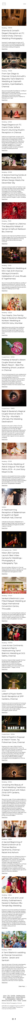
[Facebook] (15, 1019)
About (14, 1000)
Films (4, 997)
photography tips (6, 550)
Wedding (4, 28)
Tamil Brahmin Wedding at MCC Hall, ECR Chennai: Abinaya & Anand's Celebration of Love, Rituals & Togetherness (14, 273)
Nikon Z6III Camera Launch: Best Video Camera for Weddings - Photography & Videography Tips (12, 558)
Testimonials (19, 999)
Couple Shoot (6, 357)
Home (4, 995)
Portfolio (13, 995)
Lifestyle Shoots (10, 997)
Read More (4, 49)
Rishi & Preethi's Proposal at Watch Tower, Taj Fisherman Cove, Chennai (13, 739)
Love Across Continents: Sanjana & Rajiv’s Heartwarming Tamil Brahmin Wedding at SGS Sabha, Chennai (13, 650)
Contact (24, 1000)
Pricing (19, 1000)
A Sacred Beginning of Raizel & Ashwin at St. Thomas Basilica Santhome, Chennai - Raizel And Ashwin (12, 847)
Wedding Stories (20, 995)
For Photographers (10, 999)
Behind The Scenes (7, 1000)
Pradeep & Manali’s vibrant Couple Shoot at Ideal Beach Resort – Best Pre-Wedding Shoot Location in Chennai (13, 365)
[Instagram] (13, 1019)
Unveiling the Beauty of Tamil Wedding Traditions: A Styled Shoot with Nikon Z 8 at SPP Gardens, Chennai (14, 790)
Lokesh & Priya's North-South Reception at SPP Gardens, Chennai (13, 696)
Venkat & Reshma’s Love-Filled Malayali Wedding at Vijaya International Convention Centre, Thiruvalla (14, 603)
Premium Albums (20, 997)
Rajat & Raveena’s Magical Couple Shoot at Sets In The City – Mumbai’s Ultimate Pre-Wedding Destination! (13, 416)
